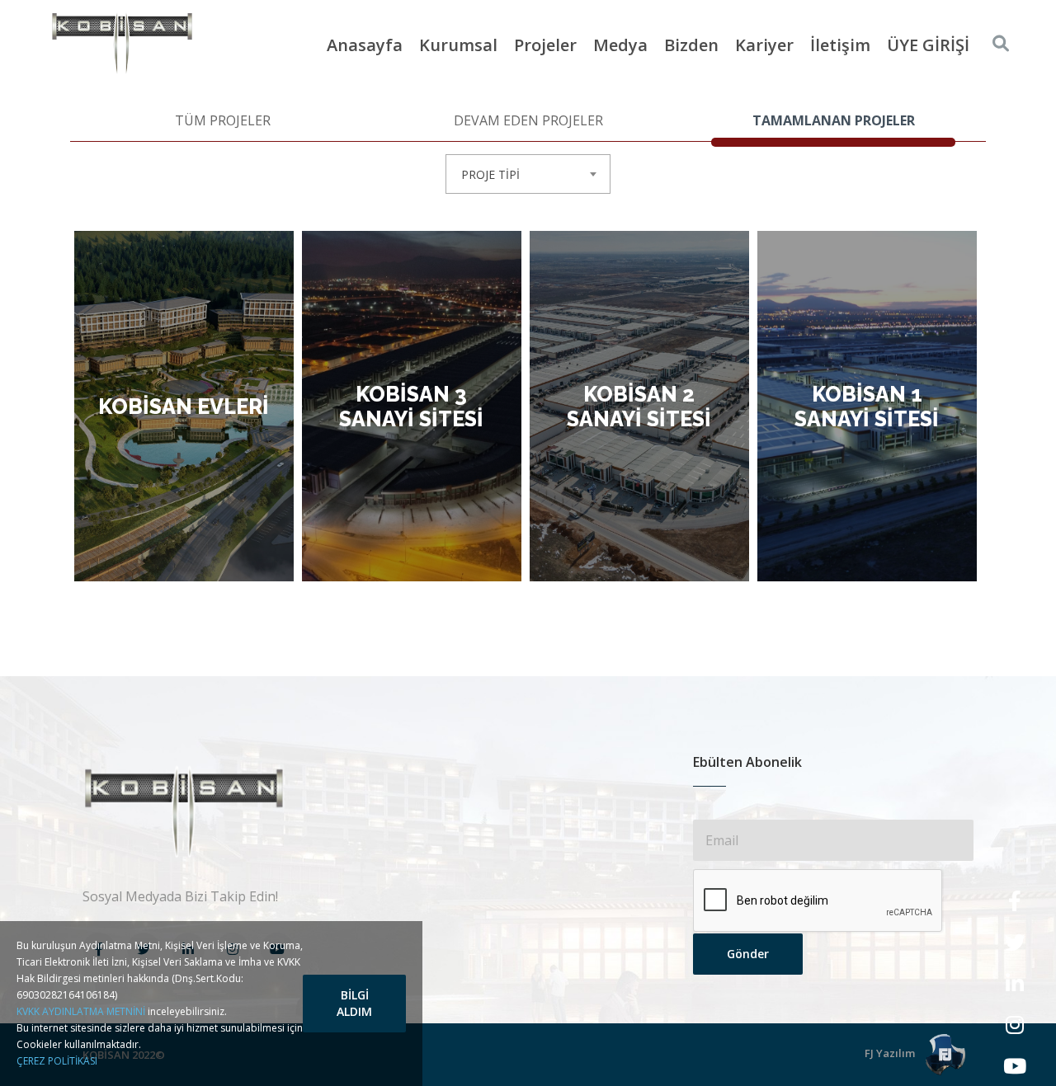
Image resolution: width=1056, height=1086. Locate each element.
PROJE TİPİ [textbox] (490, 174)
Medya (620, 45)
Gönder (748, 953)
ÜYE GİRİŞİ (928, 45)
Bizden (691, 45)
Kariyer (764, 45)
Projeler (545, 45)
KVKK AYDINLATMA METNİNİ (80, 1011)
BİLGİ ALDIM (354, 1003)
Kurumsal (458, 45)
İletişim (840, 45)
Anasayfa (365, 45)
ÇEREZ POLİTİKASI (56, 1061)
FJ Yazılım (891, 1053)
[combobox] (528, 174)
